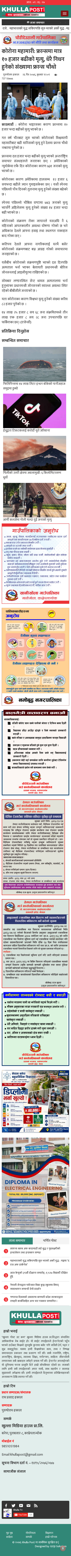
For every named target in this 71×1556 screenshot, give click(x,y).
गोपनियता (31, 1533)
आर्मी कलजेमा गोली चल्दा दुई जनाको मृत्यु (27, 519)
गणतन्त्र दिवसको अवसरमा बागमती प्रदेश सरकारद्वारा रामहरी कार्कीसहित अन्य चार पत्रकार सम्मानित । (36, 1299)
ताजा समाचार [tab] (17, 1240)
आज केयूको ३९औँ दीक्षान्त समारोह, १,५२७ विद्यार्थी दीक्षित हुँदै (39, 1275)
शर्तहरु (9, 1537)
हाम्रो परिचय (51, 1537)
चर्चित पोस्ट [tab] (50, 1240)
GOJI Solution (58, 1546)
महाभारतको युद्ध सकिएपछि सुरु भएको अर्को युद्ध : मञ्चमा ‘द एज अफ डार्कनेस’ (39, 1262)
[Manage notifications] (63, 1548)
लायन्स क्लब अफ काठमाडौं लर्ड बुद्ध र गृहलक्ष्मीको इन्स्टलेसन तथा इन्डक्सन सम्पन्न (35, 1250)
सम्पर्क (29, 1537)
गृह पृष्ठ (9, 1533)
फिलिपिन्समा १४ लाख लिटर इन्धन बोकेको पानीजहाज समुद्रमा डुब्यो (34, 386)
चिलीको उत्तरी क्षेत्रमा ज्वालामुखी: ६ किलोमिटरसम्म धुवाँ (32, 475)
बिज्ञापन (49, 1533)
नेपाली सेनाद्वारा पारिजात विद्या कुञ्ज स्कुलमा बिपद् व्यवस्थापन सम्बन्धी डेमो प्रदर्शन (34, 1287)
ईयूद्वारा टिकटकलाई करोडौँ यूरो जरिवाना (26, 430)
